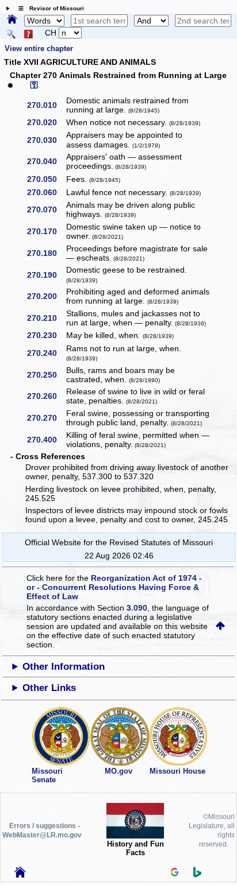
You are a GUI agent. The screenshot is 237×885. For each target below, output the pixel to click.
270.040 (46, 161)
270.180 (46, 253)
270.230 (46, 335)
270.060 (46, 192)
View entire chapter (39, 48)
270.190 (46, 275)
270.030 (46, 140)
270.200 (46, 296)
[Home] (12, 20)
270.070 (46, 209)
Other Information (63, 666)
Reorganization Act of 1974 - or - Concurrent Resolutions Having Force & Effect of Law (114, 587)
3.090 (137, 607)
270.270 (46, 417)
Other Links (49, 687)
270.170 (46, 231)
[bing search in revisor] (197, 874)
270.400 (46, 439)
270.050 (46, 179)
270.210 (46, 318)
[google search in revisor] (175, 873)
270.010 (46, 105)
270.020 (46, 122)
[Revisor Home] (20, 874)
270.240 (46, 353)
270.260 (46, 396)
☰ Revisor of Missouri (48, 8)
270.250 (46, 374)
